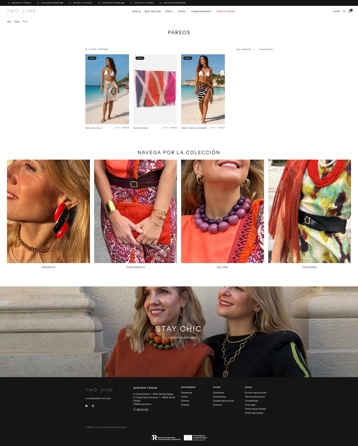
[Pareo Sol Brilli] (107, 89)
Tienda (16, 21)
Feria (168, 11)
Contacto (217, 404)
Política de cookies (254, 413)
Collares (222, 267)
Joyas (181, 11)
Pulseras (185, 404)
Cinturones (309, 267)
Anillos (184, 396)
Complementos (200, 11)
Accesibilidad (251, 400)
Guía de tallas (219, 396)
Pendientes (48, 267)
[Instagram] (95, 406)
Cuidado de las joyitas (223, 400)
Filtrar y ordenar (98, 49)
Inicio (9, 21)
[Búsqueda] (344, 11)
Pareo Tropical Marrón (194, 128)
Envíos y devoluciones (255, 392)
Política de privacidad (255, 408)
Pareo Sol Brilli (94, 128)
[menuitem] (136, 11)
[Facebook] (88, 406)
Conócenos (218, 392)
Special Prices (226, 11)
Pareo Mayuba (140, 128)
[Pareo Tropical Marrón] (203, 89)
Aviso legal (250, 404)
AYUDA (217, 387)
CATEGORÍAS (188, 387)
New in (136, 11)
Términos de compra (255, 396)
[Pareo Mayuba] (155, 89)
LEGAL (248, 387)
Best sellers (153, 11)
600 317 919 (142, 409)
